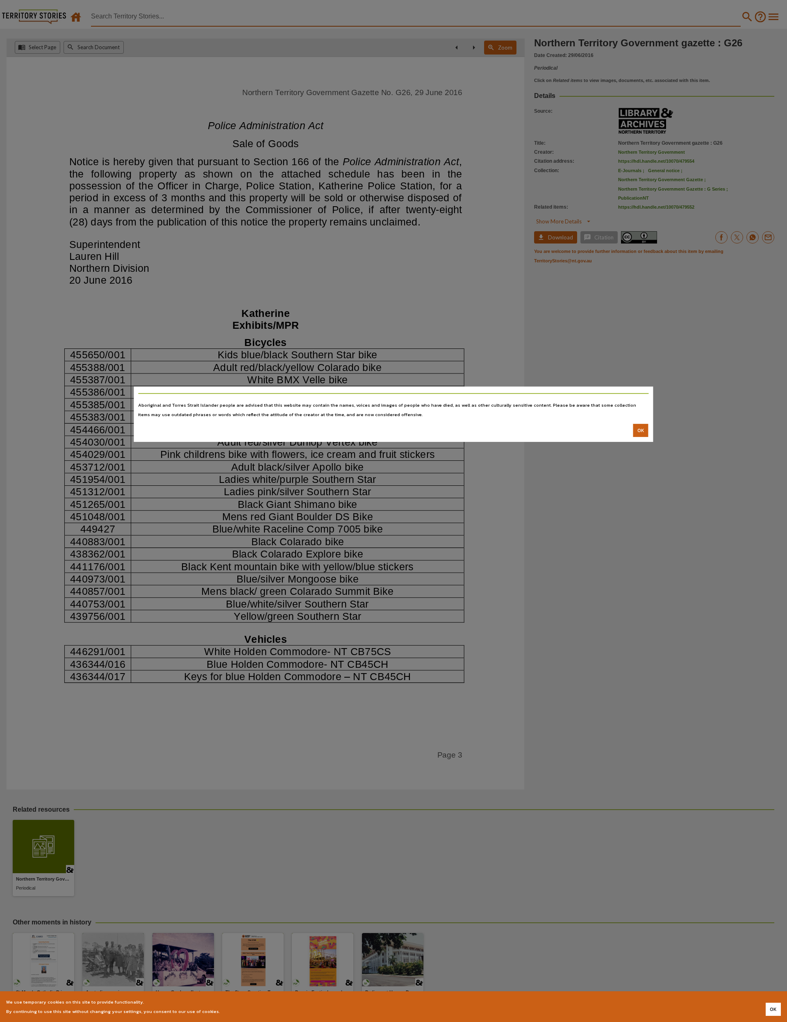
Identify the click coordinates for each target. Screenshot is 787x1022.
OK (640, 430)
